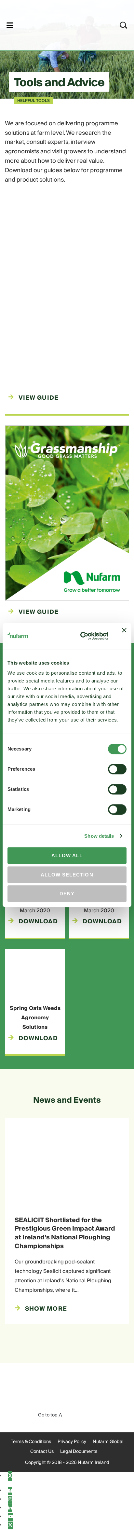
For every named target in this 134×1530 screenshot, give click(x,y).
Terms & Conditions (31, 1442)
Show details (99, 836)
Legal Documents (78, 1451)
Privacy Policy (72, 1442)
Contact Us (42, 1451)
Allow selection (67, 874)
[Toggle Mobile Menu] (10, 25)
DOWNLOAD (38, 921)
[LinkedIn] (10, 1508)
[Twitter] (10, 1525)
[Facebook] (10, 1491)
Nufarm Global (108, 1442)
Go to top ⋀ (50, 1415)
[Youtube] (10, 1517)
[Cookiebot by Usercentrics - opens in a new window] (82, 636)
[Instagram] (10, 1500)
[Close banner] (124, 636)
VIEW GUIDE (39, 398)
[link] (58, 24)
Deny (67, 893)
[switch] (117, 769)
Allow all (67, 855)
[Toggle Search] (123, 25)
